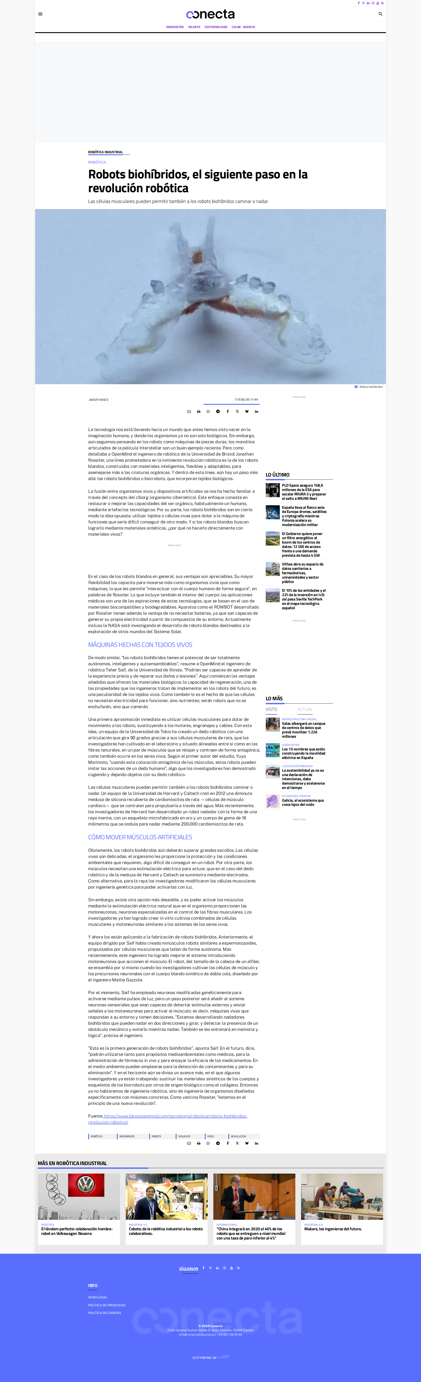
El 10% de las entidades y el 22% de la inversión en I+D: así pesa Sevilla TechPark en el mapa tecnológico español (304, 599)
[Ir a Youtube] (377, 3)
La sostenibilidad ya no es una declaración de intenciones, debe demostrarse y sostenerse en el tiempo (303, 778)
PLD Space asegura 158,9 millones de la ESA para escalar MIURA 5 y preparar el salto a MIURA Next (304, 491)
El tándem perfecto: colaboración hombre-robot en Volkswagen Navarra (77, 1230)
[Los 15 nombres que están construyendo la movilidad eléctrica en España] (273, 750)
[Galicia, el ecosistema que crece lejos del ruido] (273, 801)
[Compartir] (208, 411)
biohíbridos (127, 1136)
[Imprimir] (199, 411)
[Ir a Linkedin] (368, 3)
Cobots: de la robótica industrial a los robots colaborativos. (166, 1230)
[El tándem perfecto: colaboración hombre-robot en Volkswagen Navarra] (79, 1197)
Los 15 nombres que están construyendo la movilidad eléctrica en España (303, 753)
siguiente (184, 1136)
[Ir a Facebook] (359, 3)
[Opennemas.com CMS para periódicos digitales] (210, 1357)
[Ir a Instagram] (373, 3)
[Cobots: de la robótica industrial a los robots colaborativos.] (167, 1197)
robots (156, 1136)
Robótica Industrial (105, 152)
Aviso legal (97, 1297)
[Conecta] (210, 14)
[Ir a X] (363, 3)
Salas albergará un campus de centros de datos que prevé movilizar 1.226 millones (304, 729)
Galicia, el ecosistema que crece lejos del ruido (303, 802)
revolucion (238, 1136)
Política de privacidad (107, 1305)
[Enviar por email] (189, 411)
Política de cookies (104, 1313)
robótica (96, 1136)
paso (210, 1136)
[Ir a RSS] (382, 3)
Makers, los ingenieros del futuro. (333, 1228)
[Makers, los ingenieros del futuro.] (342, 1197)
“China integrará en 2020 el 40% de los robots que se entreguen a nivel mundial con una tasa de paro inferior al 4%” (251, 1233)
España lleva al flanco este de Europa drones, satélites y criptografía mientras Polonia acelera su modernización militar (304, 516)
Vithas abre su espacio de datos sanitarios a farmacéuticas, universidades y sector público (302, 572)
